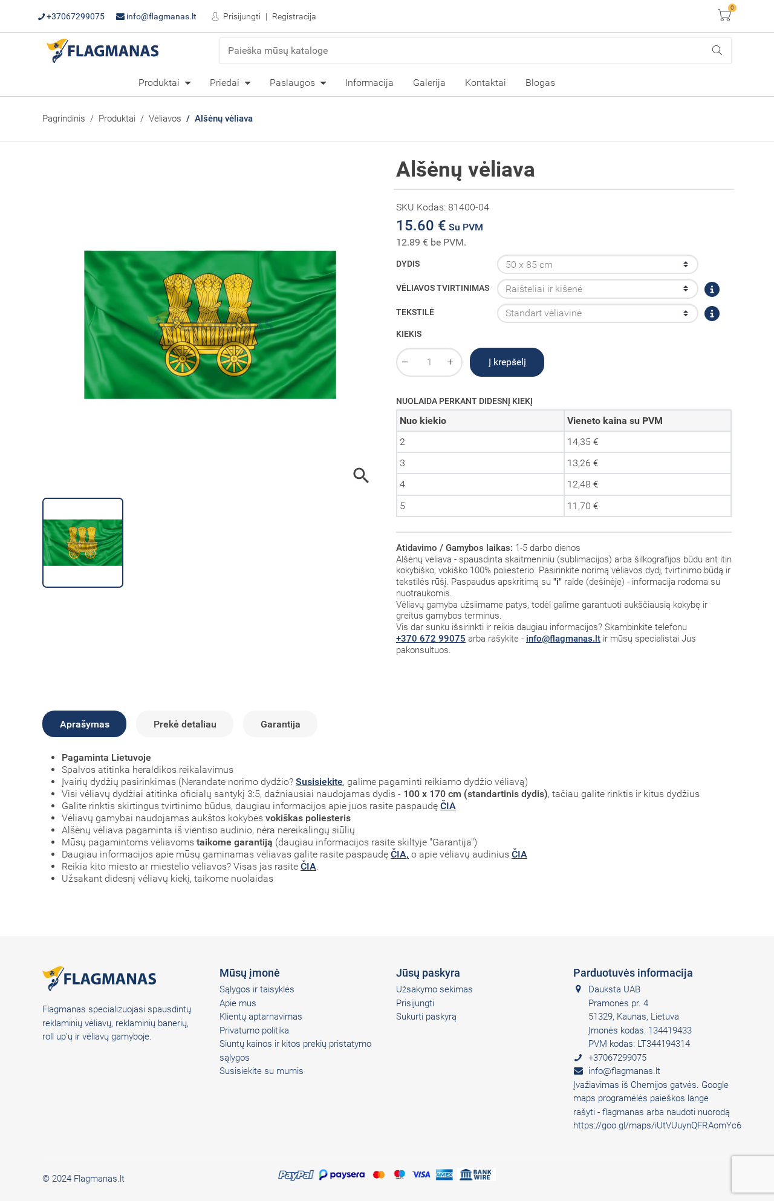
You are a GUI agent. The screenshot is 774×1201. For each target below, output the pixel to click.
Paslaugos (293, 82)
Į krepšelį (507, 362)
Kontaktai (485, 82)
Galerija (429, 82)
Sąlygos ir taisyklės (257, 989)
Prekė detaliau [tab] (185, 724)
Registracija (294, 16)
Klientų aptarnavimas (261, 1016)
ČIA (448, 806)
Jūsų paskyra (428, 972)
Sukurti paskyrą (426, 1016)
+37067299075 (75, 16)
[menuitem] (164, 82)
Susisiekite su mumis (262, 1071)
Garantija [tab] (281, 724)
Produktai (160, 82)
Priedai (226, 82)
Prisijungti (241, 16)
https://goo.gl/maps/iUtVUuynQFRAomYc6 (657, 1125)
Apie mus (238, 1003)
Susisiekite (319, 781)
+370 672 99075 (431, 638)
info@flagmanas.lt (161, 16)
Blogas (540, 82)
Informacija (369, 82)
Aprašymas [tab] (84, 724)
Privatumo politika (254, 1030)
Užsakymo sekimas (434, 989)
